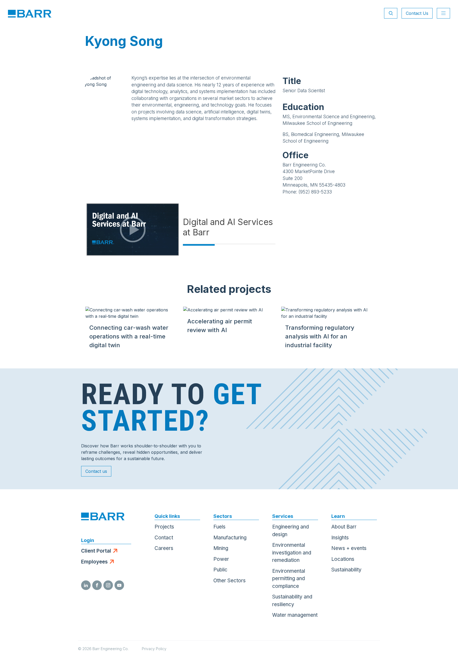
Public (220, 570)
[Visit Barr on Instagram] (108, 585)
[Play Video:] (132, 229)
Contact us (96, 471)
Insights (340, 538)
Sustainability (346, 570)
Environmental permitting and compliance (288, 578)
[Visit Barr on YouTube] (119, 585)
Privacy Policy (154, 648)
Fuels (219, 527)
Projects (164, 527)
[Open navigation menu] (443, 13)
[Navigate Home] (29, 13)
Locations (342, 559)
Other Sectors (229, 581)
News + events (349, 548)
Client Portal (96, 551)
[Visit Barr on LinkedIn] (86, 585)
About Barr (343, 527)
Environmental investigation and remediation (291, 552)
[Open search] (390, 13)
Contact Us (417, 13)
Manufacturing (229, 538)
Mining (220, 548)
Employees (94, 562)
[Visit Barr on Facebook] (97, 585)
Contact (164, 538)
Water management (295, 615)
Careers (164, 548)
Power (221, 559)
